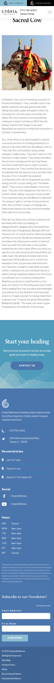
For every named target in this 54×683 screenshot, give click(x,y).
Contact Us (27, 365)
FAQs (4, 669)
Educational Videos (11, 678)
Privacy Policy (8, 664)
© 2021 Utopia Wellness (13, 651)
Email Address (13, 611)
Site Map (6, 660)
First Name (9, 624)
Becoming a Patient (11, 674)
